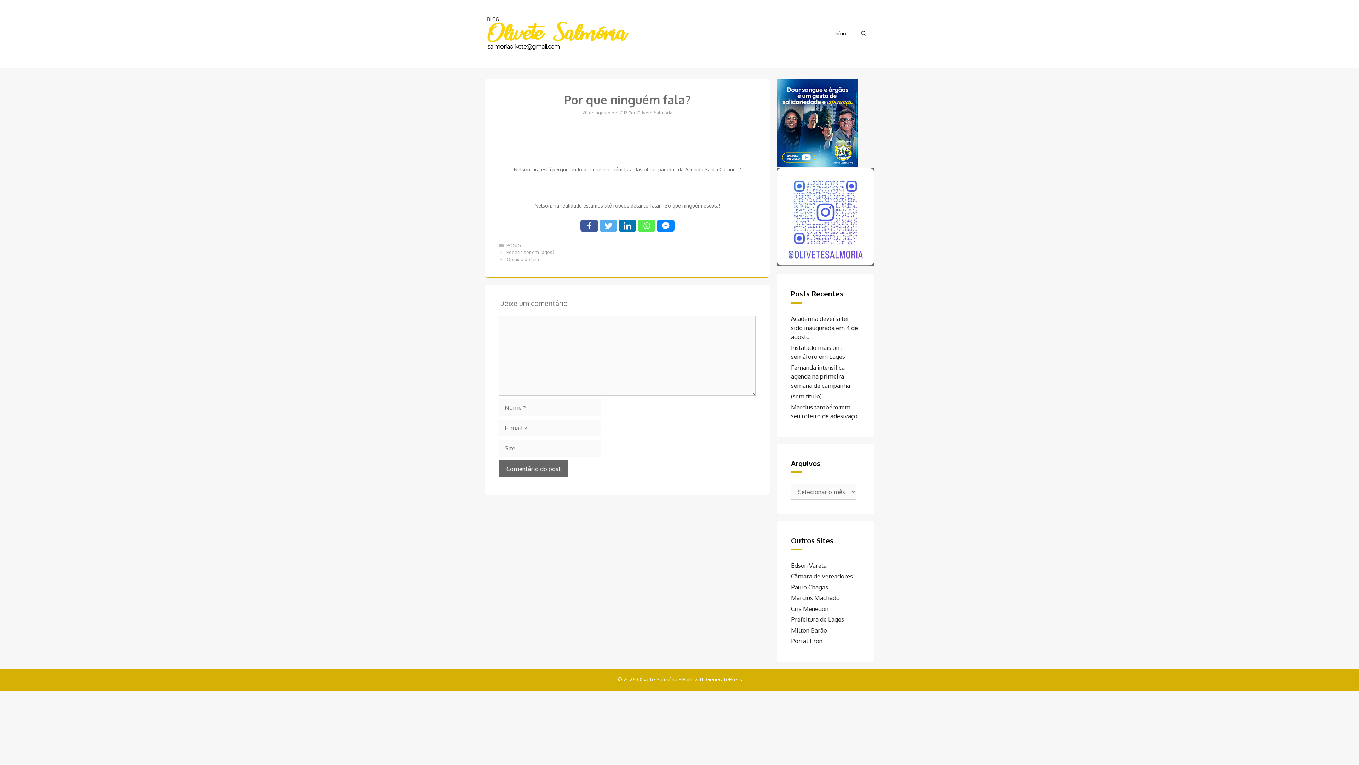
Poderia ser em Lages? (530, 252)
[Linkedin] (627, 226)
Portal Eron (806, 641)
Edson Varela (809, 565)
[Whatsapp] (646, 226)
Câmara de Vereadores (822, 576)
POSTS (513, 245)
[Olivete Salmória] (557, 33)
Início (840, 33)
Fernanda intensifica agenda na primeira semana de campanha (820, 376)
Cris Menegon (809, 608)
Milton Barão (809, 630)
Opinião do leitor (524, 259)
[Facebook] (589, 226)
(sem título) (806, 396)
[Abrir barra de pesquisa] (863, 33)
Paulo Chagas (809, 587)
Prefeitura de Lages (817, 619)
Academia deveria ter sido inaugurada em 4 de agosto (824, 327)
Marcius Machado (815, 597)
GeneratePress (724, 679)
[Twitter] (608, 226)
